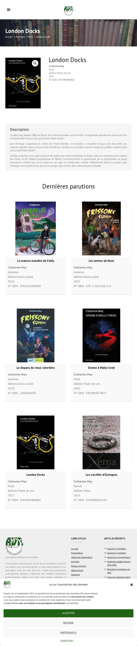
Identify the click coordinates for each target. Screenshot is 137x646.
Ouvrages (20, 36)
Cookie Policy (66, 640)
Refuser (68, 623)
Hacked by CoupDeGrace (118, 557)
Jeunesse (13, 272)
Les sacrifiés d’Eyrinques (101, 475)
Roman (78, 486)
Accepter (68, 613)
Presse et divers (78, 566)
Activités (75, 561)
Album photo (77, 570)
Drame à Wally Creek (101, 368)
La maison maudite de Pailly (35, 261)
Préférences (68, 633)
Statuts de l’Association (81, 557)
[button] (131, 585)
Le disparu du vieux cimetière (36, 368)
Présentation (77, 553)
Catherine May (56, 66)
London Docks (35, 475)
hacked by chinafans (116, 548)
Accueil (9, 36)
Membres (75, 574)
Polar (30, 36)
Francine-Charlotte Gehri (118, 577)
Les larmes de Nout (101, 261)
